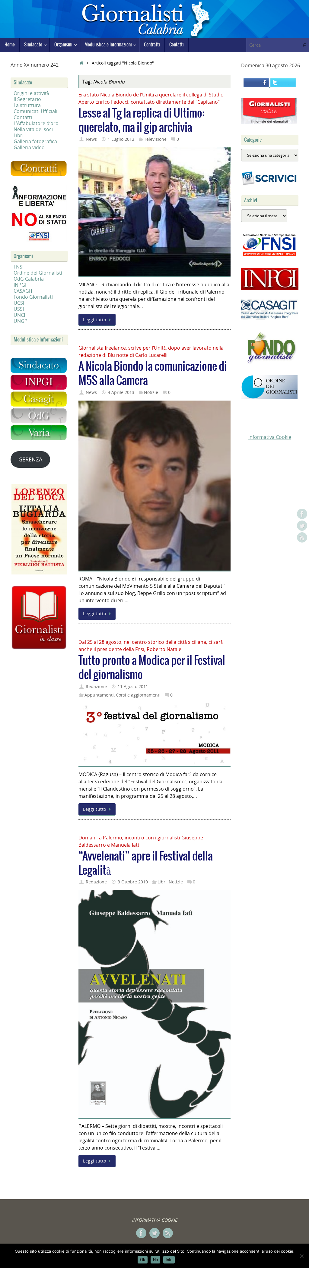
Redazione (96, 686)
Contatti (23, 117)
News (91, 139)
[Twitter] (302, 526)
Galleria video (29, 147)
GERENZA (30, 459)
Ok (142, 1259)
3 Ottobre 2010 (133, 882)
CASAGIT (23, 291)
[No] (301, 1256)
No (155, 1259)
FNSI (19, 266)
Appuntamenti (99, 695)
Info (169, 1259)
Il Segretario (27, 99)
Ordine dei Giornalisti (38, 272)
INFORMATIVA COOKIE (154, 1220)
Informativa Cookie (269, 437)
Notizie (151, 392)
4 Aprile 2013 (121, 392)
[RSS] (302, 537)
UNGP (20, 321)
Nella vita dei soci (33, 129)
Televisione (155, 139)
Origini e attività (31, 93)
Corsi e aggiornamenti (138, 695)
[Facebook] (302, 514)
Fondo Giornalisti (33, 297)
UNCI (19, 315)
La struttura (27, 105)
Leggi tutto (94, 320)
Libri (162, 882)
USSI (19, 309)
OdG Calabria (29, 278)
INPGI (20, 285)
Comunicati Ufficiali (35, 111)
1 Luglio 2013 (121, 139)
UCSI (19, 303)
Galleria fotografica (35, 141)
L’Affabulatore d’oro (36, 123)
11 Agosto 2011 (133, 686)
